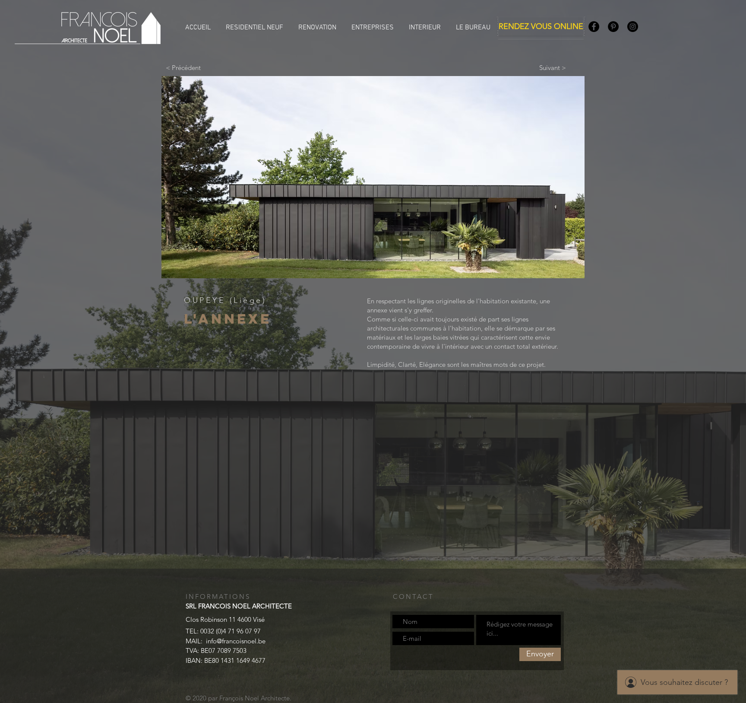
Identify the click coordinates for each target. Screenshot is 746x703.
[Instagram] (632, 26)
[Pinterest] (613, 26)
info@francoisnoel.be (236, 641)
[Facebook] (593, 26)
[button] (373, 177)
